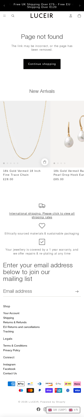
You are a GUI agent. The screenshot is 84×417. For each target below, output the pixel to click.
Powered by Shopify (52, 402)
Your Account (11, 313)
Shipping (8, 317)
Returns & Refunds (15, 322)
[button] (63, 410)
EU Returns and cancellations (21, 326)
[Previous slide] (4, 5)
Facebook (9, 368)
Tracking (8, 331)
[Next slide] (79, 5)
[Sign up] (77, 291)
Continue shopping (42, 63)
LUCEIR (33, 402)
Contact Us (10, 373)
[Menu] (4, 15)
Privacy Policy (11, 350)
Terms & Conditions (15, 345)
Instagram (9, 364)
